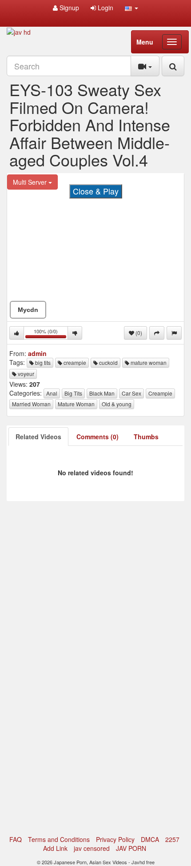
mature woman (148, 362)
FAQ (15, 839)
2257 (172, 839)
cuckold (108, 362)
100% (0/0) (51, 334)
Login (104, 7)
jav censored (92, 848)
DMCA (150, 839)
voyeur (25, 373)
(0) (138, 332)
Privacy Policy (115, 839)
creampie (74, 362)
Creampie (160, 393)
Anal (51, 393)
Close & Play (96, 191)
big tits (42, 362)
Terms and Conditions (59, 839)
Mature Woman (76, 404)
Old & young (116, 404)
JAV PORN (131, 848)
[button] (131, 7)
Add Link (55, 848)
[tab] (38, 436)
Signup (68, 7)
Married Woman (31, 404)
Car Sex (131, 393)
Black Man (102, 393)
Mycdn (28, 309)
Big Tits (73, 393)
